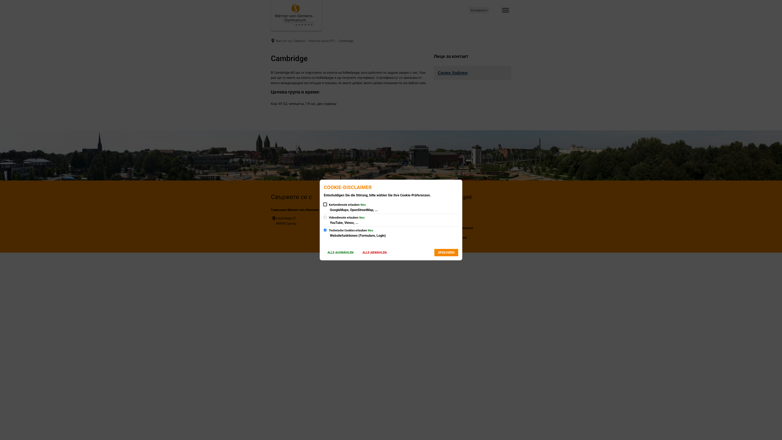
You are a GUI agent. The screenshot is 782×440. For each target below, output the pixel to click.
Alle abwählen (374, 252)
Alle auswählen (340, 252)
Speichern (446, 252)
